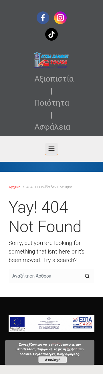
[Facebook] (43, 17)
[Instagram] (60, 17)
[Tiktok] (51, 34)
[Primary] (51, 149)
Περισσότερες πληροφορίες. (56, 354)
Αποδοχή (52, 359)
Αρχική (14, 187)
